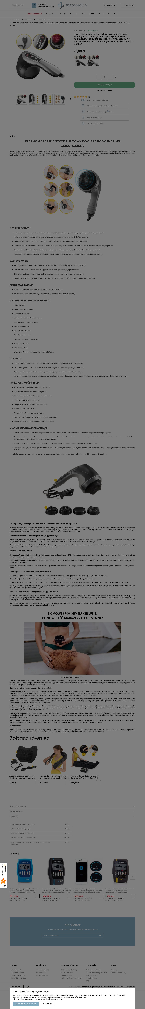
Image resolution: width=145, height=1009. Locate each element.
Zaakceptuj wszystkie (26, 1004)
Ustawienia (47, 1004)
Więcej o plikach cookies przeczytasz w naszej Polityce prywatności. (38, 999)
